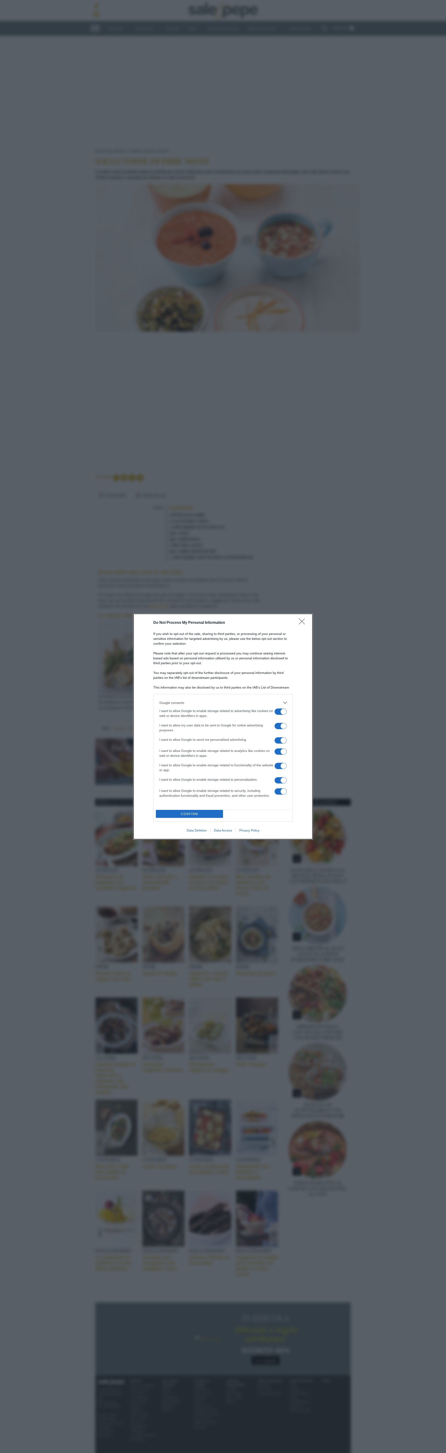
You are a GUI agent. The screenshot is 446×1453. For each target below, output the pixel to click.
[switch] (281, 712)
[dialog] (223, 726)
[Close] (303, 622)
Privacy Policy (249, 830)
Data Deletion (197, 830)
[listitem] (223, 702)
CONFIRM (189, 814)
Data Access (223, 830)
